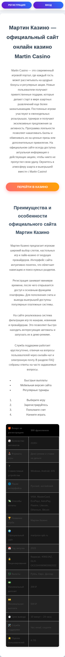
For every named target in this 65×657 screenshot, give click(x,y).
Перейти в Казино (32, 187)
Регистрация (16, 5)
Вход (48, 5)
